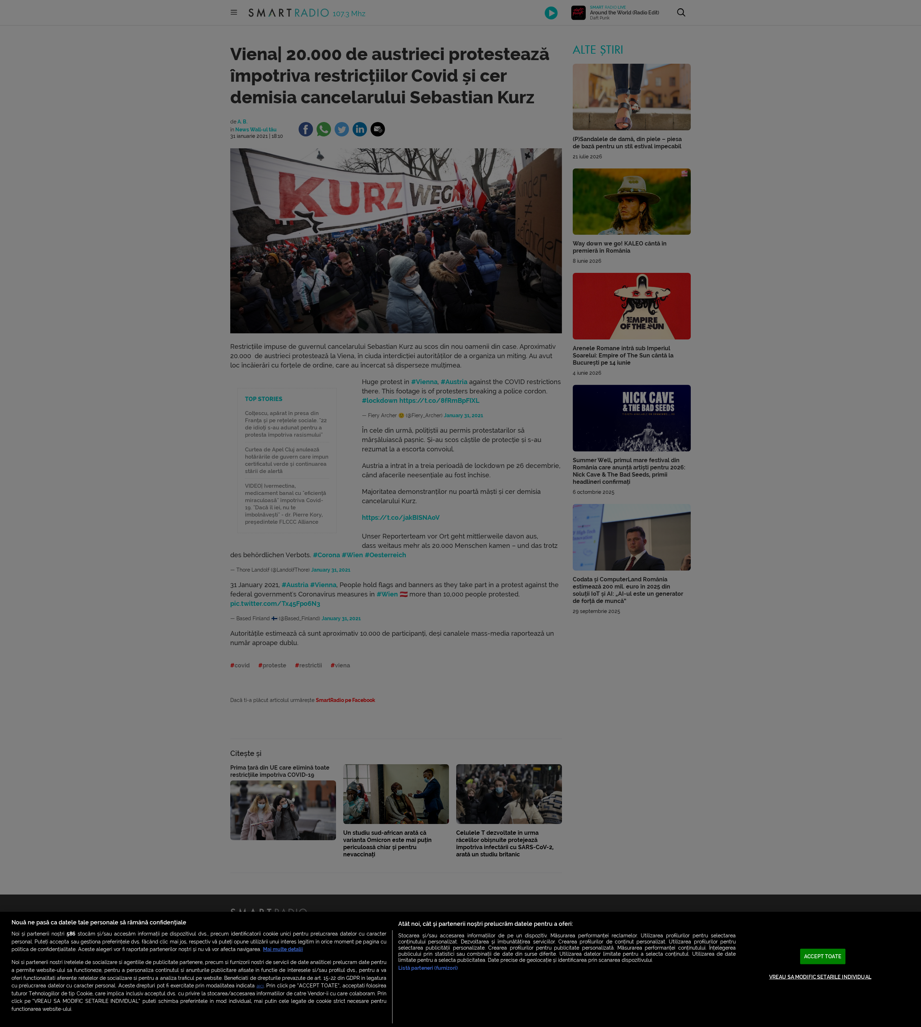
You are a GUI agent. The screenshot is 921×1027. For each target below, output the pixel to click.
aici (260, 985)
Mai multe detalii (283, 949)
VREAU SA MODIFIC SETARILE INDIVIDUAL (820, 977)
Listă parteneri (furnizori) (428, 968)
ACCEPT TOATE (822, 957)
